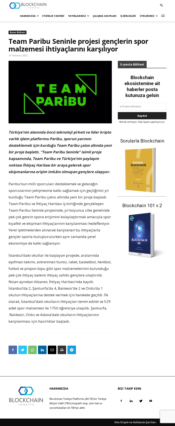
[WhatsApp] (32, 350)
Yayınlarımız (77, 15)
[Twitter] (22, 350)
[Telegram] (71, 350)
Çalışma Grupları (105, 15)
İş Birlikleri (128, 15)
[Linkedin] (42, 350)
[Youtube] (150, 401)
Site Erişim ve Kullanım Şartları (135, 422)
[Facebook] (13, 350)
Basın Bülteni (17, 32)
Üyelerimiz (147, 15)
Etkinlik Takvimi (53, 15)
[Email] (52, 350)
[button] (161, 5)
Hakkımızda (28, 15)
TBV (73, 408)
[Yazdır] (62, 350)
